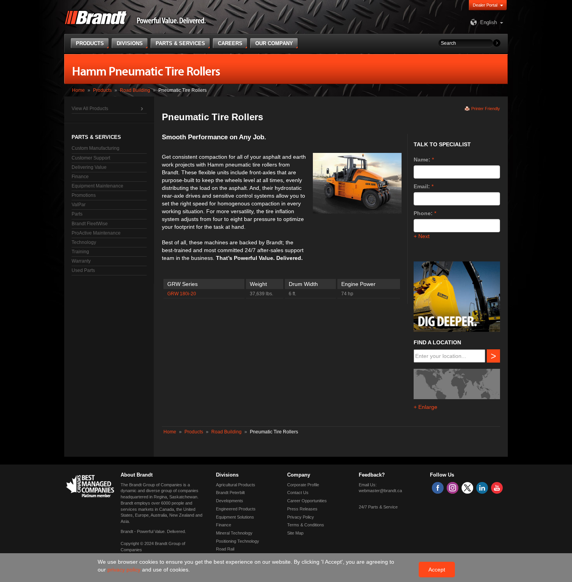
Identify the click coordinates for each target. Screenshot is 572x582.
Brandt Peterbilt (230, 492)
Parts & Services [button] (180, 43)
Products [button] (90, 43)
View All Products (90, 108)
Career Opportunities (307, 500)
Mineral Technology (234, 533)
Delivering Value (89, 167)
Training (80, 251)
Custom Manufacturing (95, 148)
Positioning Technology (237, 541)
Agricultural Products (235, 484)
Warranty (81, 261)
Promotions (84, 195)
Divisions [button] (130, 43)
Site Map (295, 533)
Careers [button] (230, 43)
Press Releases (302, 509)
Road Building (135, 90)
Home (78, 90)
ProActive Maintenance (96, 233)
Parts (77, 214)
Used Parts (83, 270)
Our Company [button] (274, 43)
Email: (422, 186)
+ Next (422, 236)
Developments (229, 500)
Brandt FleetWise (90, 223)
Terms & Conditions (305, 524)
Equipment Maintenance (97, 186)
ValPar (79, 204)
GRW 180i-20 (181, 293)
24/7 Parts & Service (378, 507)
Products (102, 90)
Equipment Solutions (235, 517)
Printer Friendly (485, 108)
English (488, 22)
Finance (80, 176)
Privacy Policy (300, 517)
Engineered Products (236, 509)
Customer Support (91, 158)
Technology (84, 242)
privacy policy (124, 569)
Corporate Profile (303, 484)
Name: (422, 159)
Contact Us (298, 492)
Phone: (423, 213)
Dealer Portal (485, 5)
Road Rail (225, 549)
